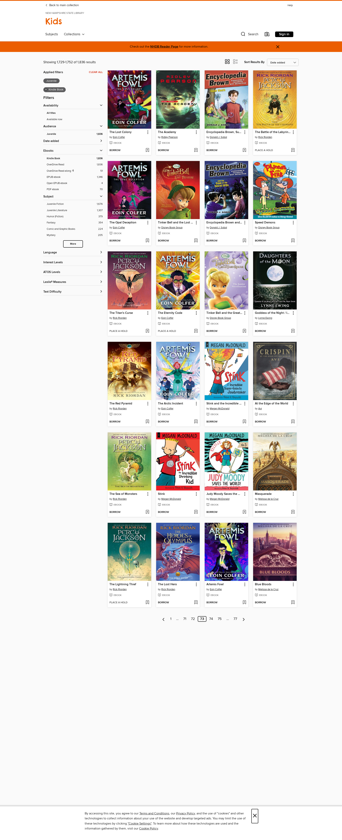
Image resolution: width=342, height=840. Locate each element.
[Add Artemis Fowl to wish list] (244, 602)
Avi (260, 408)
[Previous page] (163, 619)
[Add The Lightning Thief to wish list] (147, 602)
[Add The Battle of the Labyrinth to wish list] (292, 150)
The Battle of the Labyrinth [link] (273, 132)
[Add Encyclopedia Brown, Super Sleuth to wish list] (244, 150)
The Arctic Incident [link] (170, 403)
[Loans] (267, 35)
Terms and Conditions (154, 813)
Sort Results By (254, 62)
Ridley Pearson (169, 137)
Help (290, 5)
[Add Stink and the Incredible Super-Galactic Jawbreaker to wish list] (244, 421)
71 (184, 619)
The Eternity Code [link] (170, 313)
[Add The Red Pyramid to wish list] (147, 421)
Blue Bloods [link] (263, 584)
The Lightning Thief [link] (122, 584)
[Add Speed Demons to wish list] (292, 240)
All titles (51, 113)
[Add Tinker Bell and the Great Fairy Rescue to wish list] (244, 331)
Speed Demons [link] (265, 222)
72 (193, 619)
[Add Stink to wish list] (195, 512)
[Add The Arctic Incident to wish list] (195, 421)
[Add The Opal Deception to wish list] (147, 240)
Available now (54, 119)
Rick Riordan (265, 137)
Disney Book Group (171, 227)
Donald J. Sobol (218, 137)
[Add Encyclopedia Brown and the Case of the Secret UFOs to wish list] (244, 240)
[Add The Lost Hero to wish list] (195, 602)
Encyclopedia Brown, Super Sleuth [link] (224, 132)
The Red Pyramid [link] (120, 403)
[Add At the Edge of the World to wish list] (292, 421)
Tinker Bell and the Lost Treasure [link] (176, 222)
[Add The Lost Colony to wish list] (147, 150)
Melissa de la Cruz (268, 499)
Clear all (96, 72)
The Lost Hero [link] (167, 584)
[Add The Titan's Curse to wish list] (147, 331)
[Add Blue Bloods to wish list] (292, 602)
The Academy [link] (167, 132)
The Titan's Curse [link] (121, 313)
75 (220, 619)
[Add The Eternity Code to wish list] (195, 331)
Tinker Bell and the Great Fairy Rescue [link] (224, 313)
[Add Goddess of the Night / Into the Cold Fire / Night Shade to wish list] (292, 331)
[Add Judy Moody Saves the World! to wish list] (244, 512)
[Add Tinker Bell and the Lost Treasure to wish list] (195, 240)
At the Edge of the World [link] (271, 403)
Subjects (51, 34)
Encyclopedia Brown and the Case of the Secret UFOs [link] (224, 222)
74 (211, 619)
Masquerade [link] (263, 494)
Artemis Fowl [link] (215, 584)
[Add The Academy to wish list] (195, 150)
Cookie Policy (148, 828)
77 (235, 619)
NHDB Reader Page (164, 47)
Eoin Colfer (119, 137)
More (73, 244)
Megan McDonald (219, 408)
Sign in (284, 34)
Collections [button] (73, 34)
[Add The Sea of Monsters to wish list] (147, 512)
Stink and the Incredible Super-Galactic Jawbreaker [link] (224, 403)
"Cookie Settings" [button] (139, 824)
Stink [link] (161, 494)
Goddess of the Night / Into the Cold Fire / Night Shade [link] (273, 313)
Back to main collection (63, 5)
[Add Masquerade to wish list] (292, 512)
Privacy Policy (185, 813)
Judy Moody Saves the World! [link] (224, 494)
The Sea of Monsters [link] (123, 494)
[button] (249, 35)
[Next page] (244, 619)
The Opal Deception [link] (122, 222)
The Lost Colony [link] (120, 132)
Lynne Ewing (265, 318)
